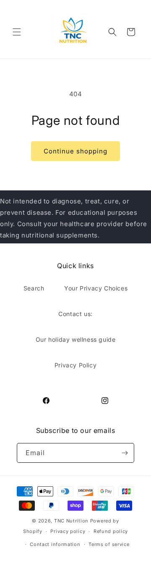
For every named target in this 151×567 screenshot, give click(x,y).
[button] (17, 32)
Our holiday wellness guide (76, 339)
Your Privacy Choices (96, 288)
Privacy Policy (75, 365)
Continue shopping (75, 151)
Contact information (55, 544)
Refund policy (111, 531)
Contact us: (75, 313)
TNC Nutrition (71, 521)
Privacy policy (67, 531)
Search (33, 288)
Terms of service (109, 544)
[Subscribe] (124, 453)
